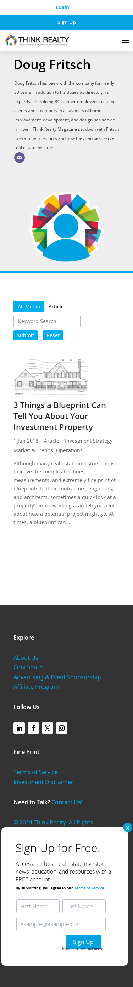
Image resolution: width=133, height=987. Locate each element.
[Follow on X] (47, 728)
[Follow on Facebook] (33, 728)
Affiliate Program (36, 687)
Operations (69, 450)
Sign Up (66, 22)
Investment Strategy (88, 440)
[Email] (19, 157)
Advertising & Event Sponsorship (57, 677)
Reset (53, 335)
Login (62, 7)
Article (51, 440)
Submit (25, 335)
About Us (25, 658)
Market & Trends (33, 450)
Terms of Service (35, 772)
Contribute (28, 667)
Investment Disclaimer (43, 782)
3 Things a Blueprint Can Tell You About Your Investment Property (59, 415)
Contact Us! (66, 802)
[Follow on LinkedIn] (19, 728)
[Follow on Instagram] (61, 728)
